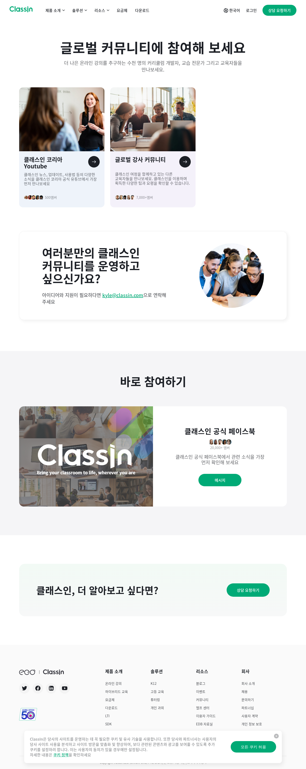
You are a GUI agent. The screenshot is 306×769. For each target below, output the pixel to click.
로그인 (251, 10)
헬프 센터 (202, 707)
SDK (108, 724)
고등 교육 (157, 691)
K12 (154, 683)
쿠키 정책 (61, 755)
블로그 (200, 683)
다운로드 (142, 10)
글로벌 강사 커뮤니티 (140, 159)
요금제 (122, 10)
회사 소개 (248, 683)
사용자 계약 (249, 715)
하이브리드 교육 (116, 691)
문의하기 (247, 699)
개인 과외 (157, 707)
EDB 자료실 (204, 724)
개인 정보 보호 (251, 724)
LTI (107, 715)
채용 (244, 691)
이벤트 (200, 691)
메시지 (220, 480)
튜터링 (155, 699)
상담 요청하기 (279, 10)
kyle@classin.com (122, 295)
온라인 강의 (113, 683)
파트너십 (247, 707)
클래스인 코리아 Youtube (43, 162)
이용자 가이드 (206, 715)
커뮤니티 (202, 699)
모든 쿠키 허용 (253, 746)
